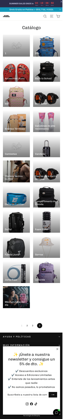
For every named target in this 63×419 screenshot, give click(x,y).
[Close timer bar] (59, 1)
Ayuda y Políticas (17, 336)
